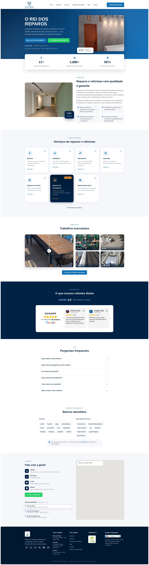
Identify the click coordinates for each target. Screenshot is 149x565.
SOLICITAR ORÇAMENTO (36, 40)
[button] (109, 318)
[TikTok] (48, 547)
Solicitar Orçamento (115, 5)
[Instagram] (31, 547)
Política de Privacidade (76, 549)
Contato (95, 5)
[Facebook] (26, 547)
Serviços (66, 5)
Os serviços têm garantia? (50, 371)
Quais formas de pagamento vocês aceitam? (56, 365)
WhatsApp (84, 442)
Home (51, 5)
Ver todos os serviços (75, 207)
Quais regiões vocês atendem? (51, 358)
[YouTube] (44, 547)
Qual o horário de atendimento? (51, 378)
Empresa (58, 5)
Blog (89, 5)
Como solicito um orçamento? (51, 384)
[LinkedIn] (39, 547)
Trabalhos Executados (78, 5)
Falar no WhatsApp (34, 494)
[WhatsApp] (35, 547)
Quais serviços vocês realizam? (51, 390)
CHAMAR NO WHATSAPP (60, 40)
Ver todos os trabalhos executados (74, 272)
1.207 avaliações (55, 319)
